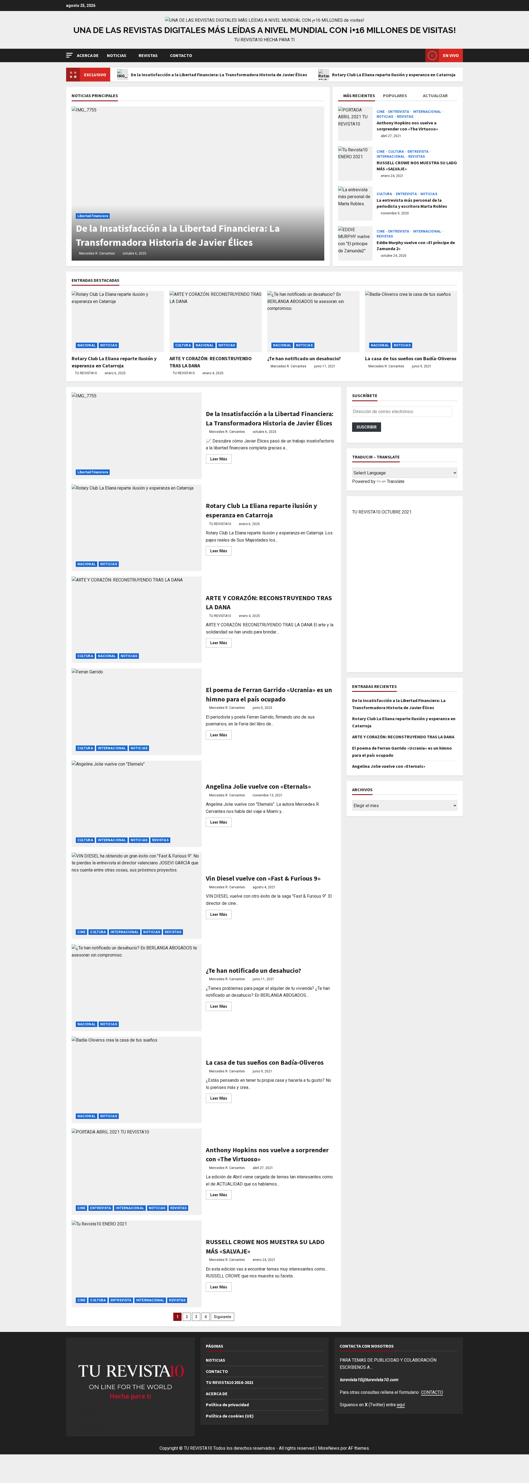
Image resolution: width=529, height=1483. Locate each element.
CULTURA (396, 151)
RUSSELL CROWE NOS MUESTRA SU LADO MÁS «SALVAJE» (355, 163)
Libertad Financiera (92, 216)
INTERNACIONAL (427, 111)
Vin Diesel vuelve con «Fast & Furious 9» (137, 896)
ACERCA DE (88, 55)
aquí (401, 1404)
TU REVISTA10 (86, 373)
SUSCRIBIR (367, 427)
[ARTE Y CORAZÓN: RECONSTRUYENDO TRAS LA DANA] (215, 321)
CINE (381, 111)
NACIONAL (86, 345)
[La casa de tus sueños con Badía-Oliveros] (411, 321)
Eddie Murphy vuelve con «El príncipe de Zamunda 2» (355, 243)
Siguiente (222, 1317)
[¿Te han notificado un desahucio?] (313, 321)
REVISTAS (148, 55)
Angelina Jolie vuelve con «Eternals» (137, 804)
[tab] (358, 96)
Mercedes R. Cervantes (97, 253)
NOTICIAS (116, 55)
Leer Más (221, 460)
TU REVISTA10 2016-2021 (229, 1382)
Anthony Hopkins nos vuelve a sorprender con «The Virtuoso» (355, 123)
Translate (395, 481)
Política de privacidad (227, 1404)
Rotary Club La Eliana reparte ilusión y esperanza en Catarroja (393, 74)
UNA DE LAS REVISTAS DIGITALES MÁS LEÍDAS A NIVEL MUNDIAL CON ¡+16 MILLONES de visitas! (264, 30)
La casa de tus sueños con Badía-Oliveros (410, 358)
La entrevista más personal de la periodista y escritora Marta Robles (355, 203)
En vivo (451, 55)
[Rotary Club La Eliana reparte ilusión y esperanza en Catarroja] (118, 321)
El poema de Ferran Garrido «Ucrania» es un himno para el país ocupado (137, 711)
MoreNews (328, 1448)
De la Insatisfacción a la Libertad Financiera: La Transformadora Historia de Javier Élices (219, 74)
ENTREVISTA (399, 111)
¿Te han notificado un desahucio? (304, 358)
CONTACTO (181, 55)
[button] (69, 55)
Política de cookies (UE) (230, 1416)
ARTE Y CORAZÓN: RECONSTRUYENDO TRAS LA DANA (137, 620)
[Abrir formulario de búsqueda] (419, 55)
